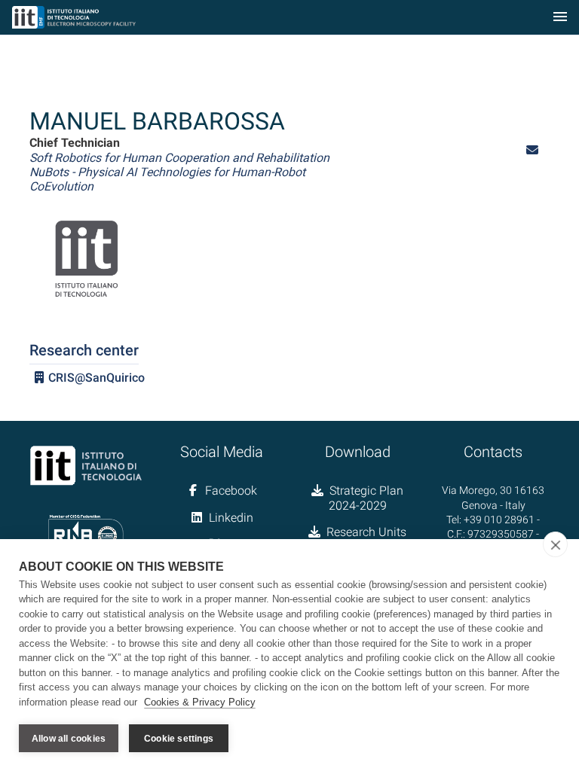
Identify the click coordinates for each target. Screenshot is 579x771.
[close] (555, 544)
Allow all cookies (69, 738)
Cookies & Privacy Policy (200, 702)
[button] (532, 150)
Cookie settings (178, 738)
